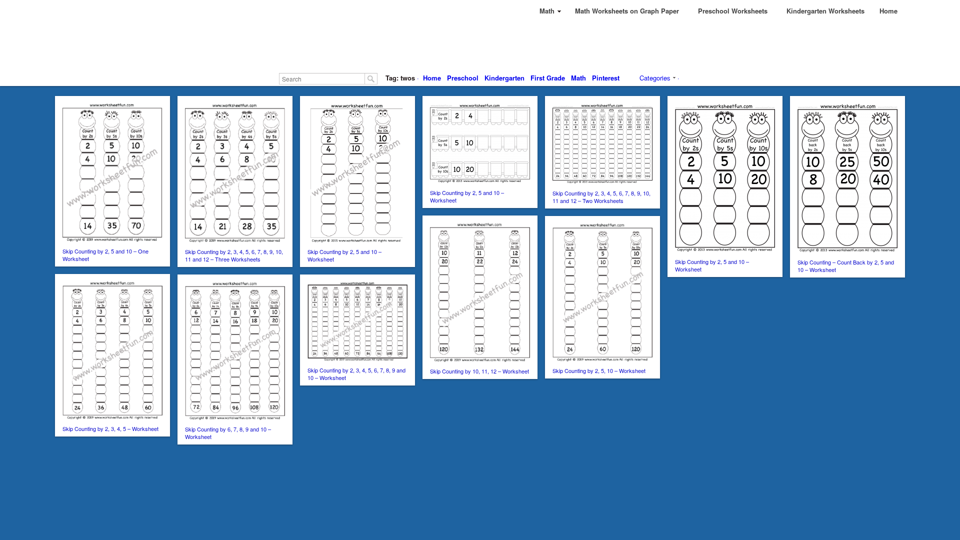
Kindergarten (504, 77)
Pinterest (606, 77)
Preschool (462, 77)
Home (432, 77)
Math (578, 77)
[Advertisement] (480, 45)
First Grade (547, 77)
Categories (655, 77)
